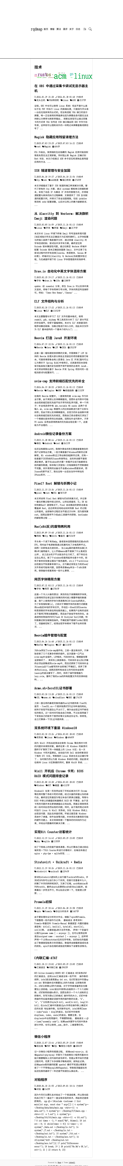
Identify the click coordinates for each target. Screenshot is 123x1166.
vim (71, 77)
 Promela (47, 911)
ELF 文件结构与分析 (49, 301)
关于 (71, 29)
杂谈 (62, 73)
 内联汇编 (52, 967)
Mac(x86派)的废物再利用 (52, 527)
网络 (59, 73)
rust (42, 75)
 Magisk (46, 146)
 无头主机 (39, 100)
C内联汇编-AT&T (45, 958)
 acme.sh (46, 697)
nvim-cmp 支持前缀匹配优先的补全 (59, 381)
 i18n (57, 280)
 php (37, 841)
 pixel (38, 493)
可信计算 (39, 77)
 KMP (58, 390)
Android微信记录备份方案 (53, 434)
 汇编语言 (39, 967)
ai (52, 74)
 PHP (47, 1046)
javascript (51, 77)
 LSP (55, 347)
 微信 (37, 443)
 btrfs (53, 536)
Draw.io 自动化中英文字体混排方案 (60, 271)
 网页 (46, 588)
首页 (46, 29)
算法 (58, 29)
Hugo (59, 1162)
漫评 (65, 29)
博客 (52, 29)
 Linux (64, 100)
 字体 (47, 228)
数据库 (35, 76)
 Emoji (63, 228)
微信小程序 (42, 1037)
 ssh (44, 180)
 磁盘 (56, 785)
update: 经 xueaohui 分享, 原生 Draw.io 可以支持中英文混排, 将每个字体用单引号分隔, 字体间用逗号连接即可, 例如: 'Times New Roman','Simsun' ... (61, 289)
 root (37, 146)
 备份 (61, 536)
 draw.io (47, 280)
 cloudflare (59, 697)
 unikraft (53, 871)
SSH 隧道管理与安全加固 (52, 171)
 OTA (53, 493)
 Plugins (49, 390)
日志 (78, 29)
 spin (37, 911)
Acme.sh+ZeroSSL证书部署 (53, 688)
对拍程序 (40, 1080)
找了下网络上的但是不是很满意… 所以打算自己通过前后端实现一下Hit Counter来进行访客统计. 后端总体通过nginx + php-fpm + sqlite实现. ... (61, 850)
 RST (48, 785)
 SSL (37, 697)
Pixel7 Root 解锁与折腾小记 (55, 483)
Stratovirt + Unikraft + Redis (58, 862)
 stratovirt (40, 871)
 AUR (73, 100)
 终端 (55, 228)
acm (60, 76)
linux (83, 76)
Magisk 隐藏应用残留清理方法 (56, 137)
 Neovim (38, 347)
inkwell (72, 1162)
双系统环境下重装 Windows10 (55, 728)
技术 (62, 75)
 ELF (46, 311)
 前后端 (38, 1046)
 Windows (59, 737)
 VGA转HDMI (53, 100)
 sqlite (46, 841)
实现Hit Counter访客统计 (53, 832)
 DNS (69, 697)
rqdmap (36, 29)
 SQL (54, 1046)
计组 (64, 73)
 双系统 (38, 737)
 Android (47, 443)
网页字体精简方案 (47, 579)
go (71, 74)
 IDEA (63, 347)
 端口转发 (65, 180)
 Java (48, 347)
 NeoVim (38, 645)
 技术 (80, 97)
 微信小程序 (65, 1046)
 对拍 (37, 1089)
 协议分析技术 (61, 911)
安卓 (36, 74)
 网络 (37, 536)
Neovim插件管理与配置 (50, 635)
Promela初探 (43, 902)
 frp (37, 180)
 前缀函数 (68, 390)
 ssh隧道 (53, 180)
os (48, 75)
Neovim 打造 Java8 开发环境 (55, 338)
